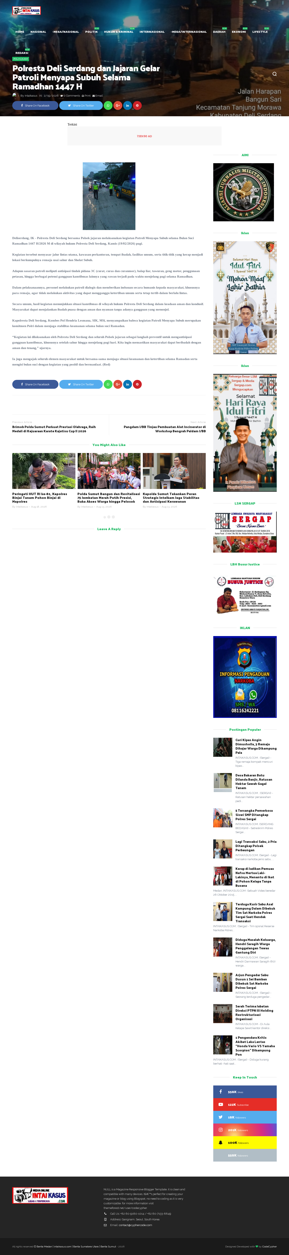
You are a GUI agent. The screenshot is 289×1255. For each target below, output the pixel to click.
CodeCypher (269, 1246)
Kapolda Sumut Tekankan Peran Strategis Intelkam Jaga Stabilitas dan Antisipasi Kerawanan (171, 497)
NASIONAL (38, 31)
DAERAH (219, 31)
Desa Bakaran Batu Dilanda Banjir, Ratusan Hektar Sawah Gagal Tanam (253, 781)
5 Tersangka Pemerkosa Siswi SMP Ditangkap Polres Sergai (254, 814)
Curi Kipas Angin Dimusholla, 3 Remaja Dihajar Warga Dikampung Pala (256, 746)
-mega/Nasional (65, 31)
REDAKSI (21, 52)
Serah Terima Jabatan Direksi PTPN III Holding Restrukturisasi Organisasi (254, 1012)
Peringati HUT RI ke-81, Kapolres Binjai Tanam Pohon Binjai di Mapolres (39, 497)
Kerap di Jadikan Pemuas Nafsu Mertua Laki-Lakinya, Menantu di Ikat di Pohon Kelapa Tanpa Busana (254, 877)
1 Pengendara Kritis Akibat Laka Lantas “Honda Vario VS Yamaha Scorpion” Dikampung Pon (255, 1046)
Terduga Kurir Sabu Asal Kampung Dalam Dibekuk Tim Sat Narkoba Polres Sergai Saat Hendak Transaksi (255, 912)
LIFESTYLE (260, 31)
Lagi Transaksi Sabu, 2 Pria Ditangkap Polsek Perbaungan (256, 846)
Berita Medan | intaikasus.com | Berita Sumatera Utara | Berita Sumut (76, 1246)
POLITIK (91, 31)
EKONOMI (239, 31)
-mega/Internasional (189, 31)
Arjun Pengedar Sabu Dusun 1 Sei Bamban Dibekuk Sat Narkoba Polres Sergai (251, 981)
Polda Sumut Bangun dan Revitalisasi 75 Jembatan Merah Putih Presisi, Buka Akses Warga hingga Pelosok (108, 497)
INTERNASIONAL (152, 31)
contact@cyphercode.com (135, 1225)
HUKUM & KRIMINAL (118, 31)
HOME (19, 31)
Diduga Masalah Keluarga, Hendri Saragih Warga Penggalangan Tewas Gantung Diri (255, 946)
